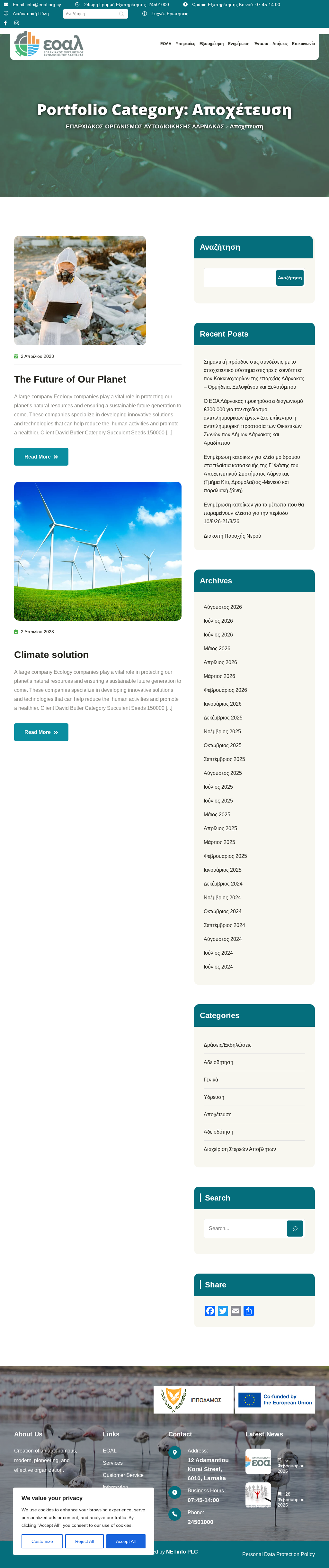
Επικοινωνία (303, 44)
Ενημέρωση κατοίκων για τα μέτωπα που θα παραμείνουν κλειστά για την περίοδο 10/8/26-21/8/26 (254, 513)
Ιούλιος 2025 (218, 787)
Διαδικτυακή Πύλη (31, 13)
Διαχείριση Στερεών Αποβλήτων (240, 1149)
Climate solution (51, 654)
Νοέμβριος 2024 (222, 897)
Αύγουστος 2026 (223, 607)
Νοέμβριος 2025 (222, 731)
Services (113, 1463)
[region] (83, 1521)
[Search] (295, 1228)
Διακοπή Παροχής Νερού (232, 536)
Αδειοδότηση (218, 1132)
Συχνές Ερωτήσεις (169, 13)
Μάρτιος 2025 (219, 842)
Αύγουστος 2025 (223, 773)
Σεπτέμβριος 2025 (224, 759)
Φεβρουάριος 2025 (225, 856)
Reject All (84, 1541)
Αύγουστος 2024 (223, 939)
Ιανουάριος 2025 (223, 870)
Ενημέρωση (238, 44)
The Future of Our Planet (70, 379)
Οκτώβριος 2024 (223, 911)
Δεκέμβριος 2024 (223, 883)
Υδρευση (214, 1097)
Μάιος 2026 (217, 648)
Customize (42, 1541)
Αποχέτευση (218, 1114)
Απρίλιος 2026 (220, 662)
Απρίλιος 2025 (220, 828)
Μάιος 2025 (217, 814)
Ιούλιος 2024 (218, 953)
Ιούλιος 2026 (218, 621)
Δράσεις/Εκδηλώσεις (228, 1045)
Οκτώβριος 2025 (223, 745)
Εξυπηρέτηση (212, 44)
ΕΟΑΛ (165, 44)
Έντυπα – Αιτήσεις (271, 44)
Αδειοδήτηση (218, 1062)
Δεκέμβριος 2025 (223, 717)
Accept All (126, 1541)
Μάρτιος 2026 (219, 676)
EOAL (110, 1450)
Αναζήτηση (220, 247)
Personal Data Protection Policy (278, 1554)
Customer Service (123, 1475)
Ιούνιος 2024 (218, 967)
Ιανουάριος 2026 (223, 704)
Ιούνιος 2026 (218, 634)
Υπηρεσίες (185, 44)
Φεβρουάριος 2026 (225, 690)
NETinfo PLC (182, 1551)
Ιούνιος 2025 (218, 800)
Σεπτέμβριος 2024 (224, 925)
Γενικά (211, 1079)
